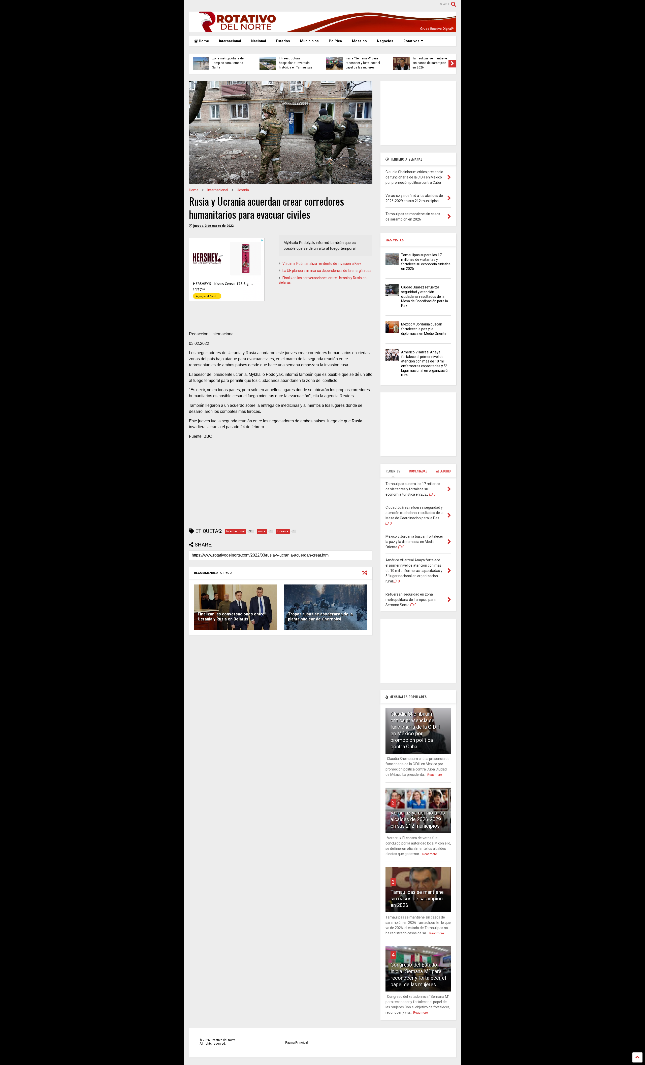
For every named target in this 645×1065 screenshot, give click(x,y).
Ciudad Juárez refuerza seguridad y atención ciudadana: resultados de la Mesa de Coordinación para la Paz (424, 296)
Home (203, 41)
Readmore (434, 775)
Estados (283, 41)
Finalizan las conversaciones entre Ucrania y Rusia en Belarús (231, 617)
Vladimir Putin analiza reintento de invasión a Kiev (321, 264)
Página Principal (296, 1042)
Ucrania (243, 190)
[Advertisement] (280, 486)
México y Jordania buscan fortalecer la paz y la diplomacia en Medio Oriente (423, 328)
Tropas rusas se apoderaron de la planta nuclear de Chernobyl (320, 617)
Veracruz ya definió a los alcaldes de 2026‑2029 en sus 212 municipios (418, 819)
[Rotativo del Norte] (322, 29)
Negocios (385, 41)
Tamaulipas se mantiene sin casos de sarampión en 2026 (211, 63)
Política (335, 41)
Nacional (258, 41)
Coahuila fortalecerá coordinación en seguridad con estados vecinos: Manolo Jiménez (279, 60)
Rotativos (411, 41)
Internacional (230, 41)
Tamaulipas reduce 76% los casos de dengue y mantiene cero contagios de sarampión (345, 60)
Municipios (309, 41)
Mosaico (359, 41)
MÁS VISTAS (394, 239)
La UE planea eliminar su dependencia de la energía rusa (326, 271)
